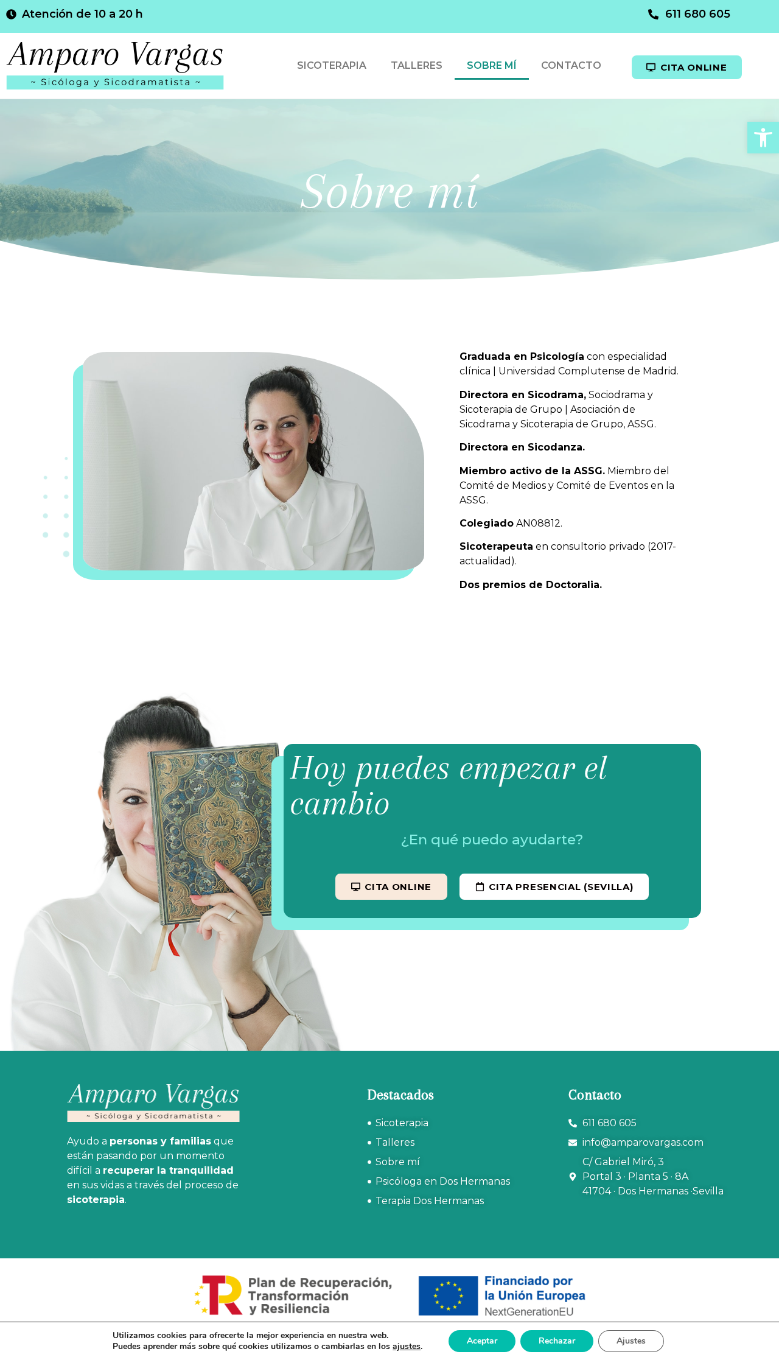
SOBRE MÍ (492, 65)
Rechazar (557, 1341)
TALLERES (416, 65)
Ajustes (631, 1341)
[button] (763, 137)
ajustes (407, 1346)
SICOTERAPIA (331, 65)
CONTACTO (571, 65)
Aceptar (482, 1341)
